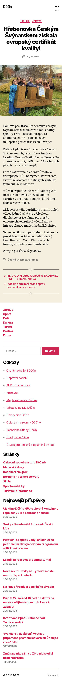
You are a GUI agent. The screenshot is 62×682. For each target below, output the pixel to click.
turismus (33, 259)
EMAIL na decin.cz (18, 385)
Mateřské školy (13, 467)
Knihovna (12, 392)
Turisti (25, 21)
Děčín (7, 6)
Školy (7, 481)
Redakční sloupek (15, 472)
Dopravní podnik (16, 378)
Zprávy (37, 21)
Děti (6, 318)
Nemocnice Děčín (17, 415)
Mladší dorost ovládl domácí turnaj (27, 559)
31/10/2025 (33, 56)
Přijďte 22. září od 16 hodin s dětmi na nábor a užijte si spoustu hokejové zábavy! (28, 602)
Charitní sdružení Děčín (21, 370)
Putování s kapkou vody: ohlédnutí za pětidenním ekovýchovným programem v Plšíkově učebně (30, 544)
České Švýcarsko (17, 259)
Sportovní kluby (14, 486)
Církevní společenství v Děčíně (24, 462)
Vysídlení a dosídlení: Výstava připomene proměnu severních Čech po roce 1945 (30, 638)
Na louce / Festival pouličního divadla (28, 586)
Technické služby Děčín (21, 430)
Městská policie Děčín (20, 407)
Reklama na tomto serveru (21, 476)
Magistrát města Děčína (21, 400)
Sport (7, 314)
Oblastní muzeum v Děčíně (23, 422)
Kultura (8, 322)
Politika (8, 331)
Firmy (7, 335)
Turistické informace (17, 491)
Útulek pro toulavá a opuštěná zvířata (30, 444)
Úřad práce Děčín (17, 437)
